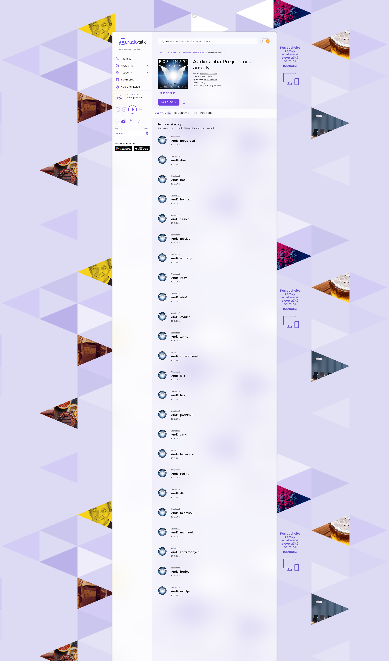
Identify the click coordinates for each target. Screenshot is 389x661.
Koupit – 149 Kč (168, 102)
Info (195, 113)
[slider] (121, 129)
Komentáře (181, 113)
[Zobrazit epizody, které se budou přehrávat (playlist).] (146, 121)
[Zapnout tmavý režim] (265, 41)
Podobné (206, 113)
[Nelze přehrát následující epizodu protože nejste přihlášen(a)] (141, 109)
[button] (132, 65)
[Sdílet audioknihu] (185, 102)
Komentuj (120, 133)
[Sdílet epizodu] (270, 142)
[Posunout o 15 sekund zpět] (118, 109)
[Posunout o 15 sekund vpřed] (124, 109)
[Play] (132, 109)
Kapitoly (162, 113)
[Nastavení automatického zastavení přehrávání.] (130, 121)
